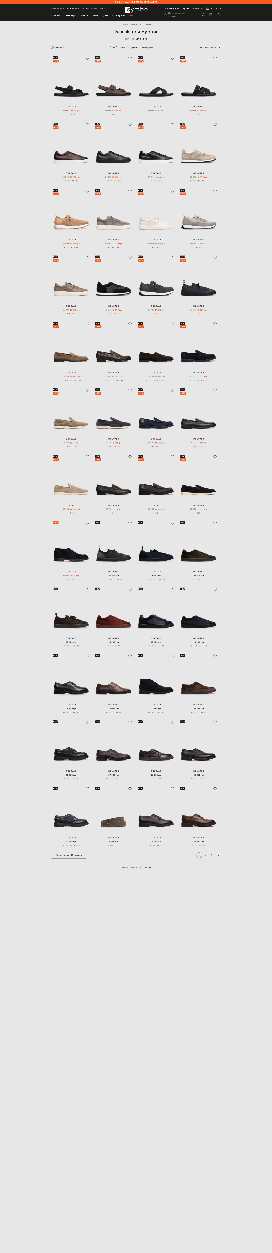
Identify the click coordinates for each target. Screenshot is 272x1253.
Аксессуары (118, 15)
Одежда (83, 15)
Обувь (95, 15)
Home (94, 8)
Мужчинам (72, 8)
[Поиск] (165, 14)
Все (113, 47)
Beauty (103, 8)
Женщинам (57, 8)
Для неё (129, 39)
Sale (130, 15)
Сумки (105, 15)
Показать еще (69, 855)
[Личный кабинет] (203, 15)
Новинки (55, 15)
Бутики (186, 8)
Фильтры (59, 47)
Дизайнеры (70, 15)
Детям (85, 8)
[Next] (218, 855)
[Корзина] (218, 15)
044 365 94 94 (171, 8)
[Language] (209, 9)
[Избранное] (211, 15)
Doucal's (71, 107)
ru (217, 8)
